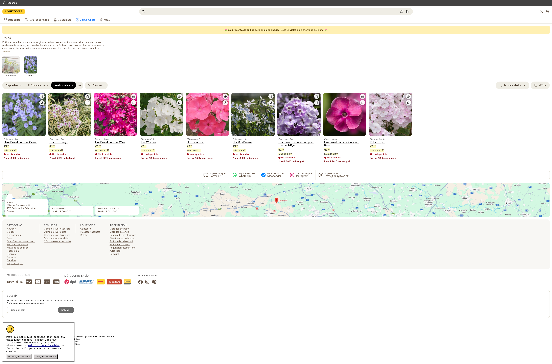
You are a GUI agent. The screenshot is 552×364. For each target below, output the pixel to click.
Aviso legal (115, 250)
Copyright (115, 254)
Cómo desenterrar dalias (57, 241)
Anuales (11, 228)
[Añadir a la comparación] (42, 96)
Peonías (11, 254)
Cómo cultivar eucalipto (57, 228)
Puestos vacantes (90, 231)
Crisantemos (14, 235)
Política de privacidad (44, 345)
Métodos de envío (119, 231)
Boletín (84, 235)
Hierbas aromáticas (17, 244)
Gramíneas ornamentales (21, 241)
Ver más (6, 52)
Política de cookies (120, 244)
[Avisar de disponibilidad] (42, 102)
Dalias (10, 238)
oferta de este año (313, 29)
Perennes (12, 257)
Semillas (11, 260)
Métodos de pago (119, 228)
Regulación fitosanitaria (123, 247)
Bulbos (11, 231)
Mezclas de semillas (17, 247)
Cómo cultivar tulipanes (57, 235)
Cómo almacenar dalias (56, 238)
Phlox (6, 38)
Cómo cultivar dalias (55, 231)
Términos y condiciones (122, 238)
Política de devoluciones (123, 235)
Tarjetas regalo (15, 263)
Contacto (85, 228)
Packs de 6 (13, 250)
